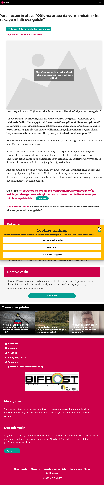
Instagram (13, 348)
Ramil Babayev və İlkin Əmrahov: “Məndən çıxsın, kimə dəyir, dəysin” (48, 260)
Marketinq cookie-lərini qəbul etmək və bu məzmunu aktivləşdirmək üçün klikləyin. (54, 75)
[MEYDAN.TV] (5, 2)
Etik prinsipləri (21, 469)
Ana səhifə (13, 206)
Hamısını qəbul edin (52, 240)
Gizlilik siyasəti (52, 473)
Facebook (13, 343)
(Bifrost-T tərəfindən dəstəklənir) (25, 366)
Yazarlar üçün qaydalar (55, 469)
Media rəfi (36, 469)
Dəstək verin (52, 296)
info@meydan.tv (17, 357)
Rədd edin (52, 247)
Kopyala (42, 197)
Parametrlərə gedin (52, 254)
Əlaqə (87, 469)
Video (26, 206)
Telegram (13, 362)
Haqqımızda (75, 469)
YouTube (12, 353)
